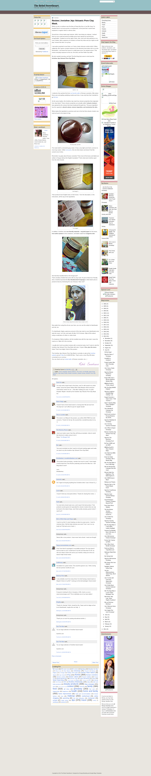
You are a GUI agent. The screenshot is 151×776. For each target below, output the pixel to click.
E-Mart (62, 355)
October (107, 343)
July (106, 350)
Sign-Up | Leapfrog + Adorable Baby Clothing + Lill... (110, 393)
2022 (105, 313)
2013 (105, 334)
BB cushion (75, 669)
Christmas (77, 671)
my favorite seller (75, 93)
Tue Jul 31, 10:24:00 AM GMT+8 (63, 597)
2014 (105, 331)
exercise (82, 686)
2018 (105, 322)
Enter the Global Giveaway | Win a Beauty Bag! (110, 458)
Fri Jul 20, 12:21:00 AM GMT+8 (63, 410)
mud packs (69, 150)
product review (81, 373)
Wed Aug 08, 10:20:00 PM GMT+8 (63, 621)
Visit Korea (58, 682)
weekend (63, 702)
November (107, 340)
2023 (105, 310)
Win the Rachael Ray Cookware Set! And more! (110, 468)
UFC (89, 680)
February (107, 624)
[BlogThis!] (73, 369)
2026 (105, 303)
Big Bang (82, 669)
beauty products (72, 371)
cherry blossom (61, 686)
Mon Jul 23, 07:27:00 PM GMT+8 (63, 571)
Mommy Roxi (60, 575)
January (107, 626)
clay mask (79, 371)
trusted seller (68, 359)
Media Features (50, 1)
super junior (64, 700)
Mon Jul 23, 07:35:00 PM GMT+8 (63, 584)
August (106, 347)
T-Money (84, 680)
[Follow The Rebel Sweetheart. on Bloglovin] (41, 34)
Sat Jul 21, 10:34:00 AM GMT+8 (63, 514)
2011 (105, 629)
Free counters (37, 119)
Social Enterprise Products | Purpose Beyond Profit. (110, 501)
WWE (64, 682)
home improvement (64, 694)
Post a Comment (56, 656)
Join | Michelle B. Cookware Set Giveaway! (109, 410)
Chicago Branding (83, 773)
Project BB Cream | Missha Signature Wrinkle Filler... (110, 379)
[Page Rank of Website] (42, 99)
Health (103, 33)
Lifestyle (104, 31)
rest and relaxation (78, 698)
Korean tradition (86, 677)
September (107, 345)
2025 (105, 306)
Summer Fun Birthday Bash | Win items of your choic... (110, 532)
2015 (105, 329)
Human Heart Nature (88, 672)
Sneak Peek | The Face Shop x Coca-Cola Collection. (112, 281)
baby (88, 682)
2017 (105, 324)
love (62, 696)
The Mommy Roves (62, 430)
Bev (57, 445)
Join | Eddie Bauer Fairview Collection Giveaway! (110, 587)
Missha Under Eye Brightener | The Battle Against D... (110, 474)
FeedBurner (45, 51)
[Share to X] (75, 369)
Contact (58, 1)
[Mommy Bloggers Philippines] (110, 117)
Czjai (45, 130)
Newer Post (56, 662)
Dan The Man (60, 626)
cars (54, 686)
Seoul (93, 678)
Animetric (59, 479)
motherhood (85, 696)
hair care (92, 689)
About (41, 1)
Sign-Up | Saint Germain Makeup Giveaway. (109, 495)
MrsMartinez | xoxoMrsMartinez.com (67, 458)
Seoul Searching (58, 680)
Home (36, 1)
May (106, 617)
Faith (57, 502)
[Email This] (71, 369)
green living (92, 371)
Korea (65, 373)
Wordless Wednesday (75, 682)
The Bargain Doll (65, 437)
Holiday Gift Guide (72, 672)
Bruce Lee (58, 671)
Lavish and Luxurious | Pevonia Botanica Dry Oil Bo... (110, 416)
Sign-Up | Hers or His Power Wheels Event (110, 486)
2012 (105, 336)
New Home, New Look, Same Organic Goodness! (110, 598)
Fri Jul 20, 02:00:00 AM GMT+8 (63, 440)
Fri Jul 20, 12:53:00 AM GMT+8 (63, 425)
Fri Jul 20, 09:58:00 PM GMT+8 (63, 497)
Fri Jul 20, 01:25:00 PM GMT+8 (63, 474)
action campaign (63, 371)
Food (103, 26)
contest (70, 686)
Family (103, 35)
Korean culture (73, 677)
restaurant (91, 698)
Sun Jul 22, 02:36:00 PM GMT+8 (63, 529)
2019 (105, 320)
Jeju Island (61, 373)
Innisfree (55, 373)
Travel (103, 24)
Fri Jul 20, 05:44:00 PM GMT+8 (63, 486)
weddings (55, 702)
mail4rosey (59, 562)
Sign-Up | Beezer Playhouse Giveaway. (109, 373)
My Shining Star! (109, 556)
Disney (93, 671)
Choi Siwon (67, 671)
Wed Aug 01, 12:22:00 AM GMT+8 (63, 610)
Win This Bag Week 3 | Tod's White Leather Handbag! (110, 526)
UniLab (96, 680)
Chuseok (86, 671)
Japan (54, 675)
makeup (71, 696)
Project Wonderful (84, 678)
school (55, 700)
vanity (94, 700)
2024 (105, 308)
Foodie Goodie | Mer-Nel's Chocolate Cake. (110, 364)
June (106, 614)
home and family (90, 691)
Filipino (55, 672)
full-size (56, 97)
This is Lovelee (60, 414)
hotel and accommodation (83, 693)
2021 (105, 315)
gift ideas (66, 689)
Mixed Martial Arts (62, 678)
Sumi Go (58, 382)
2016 (105, 327)
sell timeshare (109, 710)
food (55, 689)
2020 (105, 317)
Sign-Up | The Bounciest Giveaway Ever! (109, 439)
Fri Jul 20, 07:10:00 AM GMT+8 (63, 453)
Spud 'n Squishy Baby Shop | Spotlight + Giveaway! (110, 404)
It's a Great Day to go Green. (111, 261)
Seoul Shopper (70, 680)
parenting (66, 698)
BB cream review (65, 669)
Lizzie (58, 490)
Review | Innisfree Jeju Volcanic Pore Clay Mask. (110, 433)
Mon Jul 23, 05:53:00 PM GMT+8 (63, 540)
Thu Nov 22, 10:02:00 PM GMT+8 (63, 637)
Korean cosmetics (72, 373)
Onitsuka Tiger (73, 678)
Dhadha (58, 602)
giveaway (78, 689)
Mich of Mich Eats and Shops (64, 519)
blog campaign (89, 684)
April (106, 619)
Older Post (95, 662)
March (106, 621)
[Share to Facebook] (76, 369)
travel (83, 700)
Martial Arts (105, 37)
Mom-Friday (59, 401)
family (90, 686)
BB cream (55, 669)
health (74, 691)
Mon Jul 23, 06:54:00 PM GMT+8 (63, 557)
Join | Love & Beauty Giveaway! (112, 243)
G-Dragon (62, 672)
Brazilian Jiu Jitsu (93, 669)
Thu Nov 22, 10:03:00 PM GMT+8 (63, 652)
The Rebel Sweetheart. (46, 5)
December (107, 338)
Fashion (104, 29)
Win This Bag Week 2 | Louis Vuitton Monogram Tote (110, 592)
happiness (65, 691)
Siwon (77, 680)
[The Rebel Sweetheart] (42, 77)
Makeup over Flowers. (110, 482)
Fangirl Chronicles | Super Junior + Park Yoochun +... (110, 399)
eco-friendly (85, 371)
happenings (56, 691)
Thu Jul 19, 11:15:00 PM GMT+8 (63, 396)
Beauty (103, 22)
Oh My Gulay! (108, 352)
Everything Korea (106, 20)
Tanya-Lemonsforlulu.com (63, 545)
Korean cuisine (61, 677)
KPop (68, 675)
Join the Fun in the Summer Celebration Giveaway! (107, 188)
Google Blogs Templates (96, 773)
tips (73, 700)
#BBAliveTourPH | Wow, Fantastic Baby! (109, 449)
